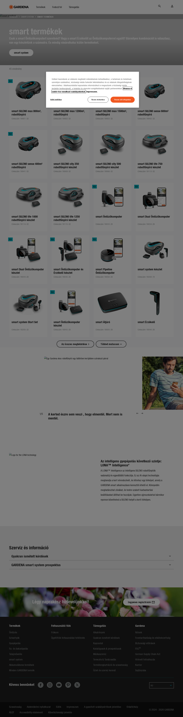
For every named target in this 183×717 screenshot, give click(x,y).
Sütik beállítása (56, 99)
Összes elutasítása (98, 99)
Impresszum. (92, 91)
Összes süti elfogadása (122, 99)
